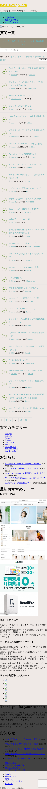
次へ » (27, 420)
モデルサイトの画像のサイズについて (25, 188)
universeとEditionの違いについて (22, 243)
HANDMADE (10, 451)
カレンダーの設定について (20, 106)
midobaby (14, 157)
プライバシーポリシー (14, 781)
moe (12, 123)
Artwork (33, 157)
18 (21, 420)
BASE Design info (13, 5)
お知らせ (9, 779)
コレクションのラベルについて (22, 309)
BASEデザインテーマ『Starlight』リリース (23, 464)
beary (13, 271)
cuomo (13, 191)
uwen (13, 401)
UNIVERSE (30, 202)
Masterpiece (31, 88)
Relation (28, 271)
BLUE (13, 88)
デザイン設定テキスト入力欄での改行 (25, 199)
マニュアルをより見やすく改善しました (22, 468)
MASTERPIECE (11, 449)
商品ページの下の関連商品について (24, 209)
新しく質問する (11, 20)
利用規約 (9, 784)
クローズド (39, 57)
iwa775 (13, 223)
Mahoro (13, 168)
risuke (13, 260)
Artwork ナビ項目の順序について (23, 154)
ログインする (10, 763)
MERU (13, 301)
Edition (29, 123)
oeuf (12, 181)
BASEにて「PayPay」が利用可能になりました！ (25, 473)
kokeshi (13, 147)
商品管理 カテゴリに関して (21, 219)
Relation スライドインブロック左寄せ (24, 267)
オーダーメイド (11, 22)
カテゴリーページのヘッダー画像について (27, 408)
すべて (13, 57)
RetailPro (32, 75)
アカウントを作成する (14, 765)
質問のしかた (10, 776)
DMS (13, 236)
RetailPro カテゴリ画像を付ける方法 (24, 298)
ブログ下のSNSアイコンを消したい (24, 288)
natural (13, 202)
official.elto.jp (16, 99)
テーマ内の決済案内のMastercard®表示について (25, 478)
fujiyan (13, 281)
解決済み (30, 57)
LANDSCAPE (10, 447)
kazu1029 (14, 339)
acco (12, 212)
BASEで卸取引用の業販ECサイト (19, 483)
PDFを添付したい (16, 278)
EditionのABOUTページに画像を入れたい (26, 144)
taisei (13, 387)
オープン (21, 57)
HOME (8, 774)
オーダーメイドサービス (15, 770)
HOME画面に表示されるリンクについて (26, 370)
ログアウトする (11, 768)
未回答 (3, 60)
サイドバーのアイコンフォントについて (26, 164)
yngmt (13, 109)
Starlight (8, 434)
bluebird (14, 75)
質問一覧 (11, 17)
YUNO (13, 246)
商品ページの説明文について (21, 96)
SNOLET (14, 374)
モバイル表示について (18, 360)
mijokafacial (15, 136)
